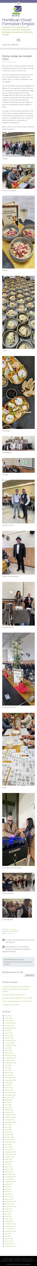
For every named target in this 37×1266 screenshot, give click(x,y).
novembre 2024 (10, 1040)
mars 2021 (8, 1107)
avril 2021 (8, 1105)
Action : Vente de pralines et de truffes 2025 (17, 1001)
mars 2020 (8, 1132)
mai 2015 (8, 1236)
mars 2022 (8, 1088)
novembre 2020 (10, 1117)
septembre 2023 (10, 1063)
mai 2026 (8, 1016)
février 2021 (9, 1110)
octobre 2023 (9, 1060)
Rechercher (29, 975)
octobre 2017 (9, 1179)
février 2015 (9, 1239)
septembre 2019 (10, 1142)
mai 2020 (8, 1127)
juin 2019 (8, 1145)
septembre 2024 (10, 1045)
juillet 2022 (8, 1083)
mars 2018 (8, 1167)
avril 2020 (8, 1130)
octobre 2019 (9, 1140)
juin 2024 (8, 1048)
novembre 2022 (10, 1078)
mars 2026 (8, 1018)
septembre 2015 (10, 1231)
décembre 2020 (10, 1115)
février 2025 (9, 1035)
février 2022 (9, 1090)
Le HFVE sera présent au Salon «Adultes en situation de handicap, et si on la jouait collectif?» (16, 989)
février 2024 (9, 1053)
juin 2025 (8, 1030)
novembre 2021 (10, 1095)
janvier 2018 (9, 1172)
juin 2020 (8, 1125)
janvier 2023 (9, 1075)
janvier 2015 (9, 1241)
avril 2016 (8, 1216)
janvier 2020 (9, 1137)
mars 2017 (8, 1194)
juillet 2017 (8, 1184)
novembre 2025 (10, 1023)
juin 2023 (8, 1065)
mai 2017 (8, 1189)
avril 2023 (8, 1070)
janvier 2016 (9, 1221)
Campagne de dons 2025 (10, 1005)
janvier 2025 (9, 1038)
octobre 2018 (9, 1157)
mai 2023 (8, 1068)
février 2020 (9, 1135)
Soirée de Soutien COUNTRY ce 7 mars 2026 (17, 998)
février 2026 (9, 1021)
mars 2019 (8, 1147)
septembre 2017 (10, 1182)
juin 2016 (8, 1214)
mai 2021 (8, 1102)
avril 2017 (8, 1192)
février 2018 (9, 1169)
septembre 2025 (10, 1028)
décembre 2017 (10, 1174)
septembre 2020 (10, 1122)
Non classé (13, 929)
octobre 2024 (9, 1043)
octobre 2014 (9, 1244)
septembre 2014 (10, 1246)
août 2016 (8, 1209)
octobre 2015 (9, 1229)
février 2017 (9, 1197)
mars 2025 (8, 1033)
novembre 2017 (10, 1177)
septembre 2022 (10, 1080)
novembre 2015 (10, 1226)
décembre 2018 (10, 1152)
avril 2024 (8, 1050)
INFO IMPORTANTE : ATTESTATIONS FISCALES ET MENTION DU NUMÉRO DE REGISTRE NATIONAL (16, 949)
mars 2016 (8, 1219)
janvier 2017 (9, 1199)
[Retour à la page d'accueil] (16, 11)
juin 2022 (8, 1085)
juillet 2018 (8, 1162)
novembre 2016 (10, 1201)
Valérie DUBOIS (13, 931)
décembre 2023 (10, 1055)
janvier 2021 (9, 1112)
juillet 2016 (8, 1211)
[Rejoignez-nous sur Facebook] (18, 3)
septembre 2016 (10, 1206)
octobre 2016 (9, 1204)
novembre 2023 (10, 1058)
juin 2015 (8, 1234)
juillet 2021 (8, 1100)
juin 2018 (8, 1164)
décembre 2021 (10, 1092)
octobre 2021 (9, 1097)
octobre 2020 (9, 1120)
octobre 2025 (9, 1026)
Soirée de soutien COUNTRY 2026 (13, 995)
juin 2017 (8, 1187)
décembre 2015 (10, 1224)
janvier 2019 (9, 1149)
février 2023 (9, 1073)
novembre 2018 (10, 1154)
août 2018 (8, 1159)
